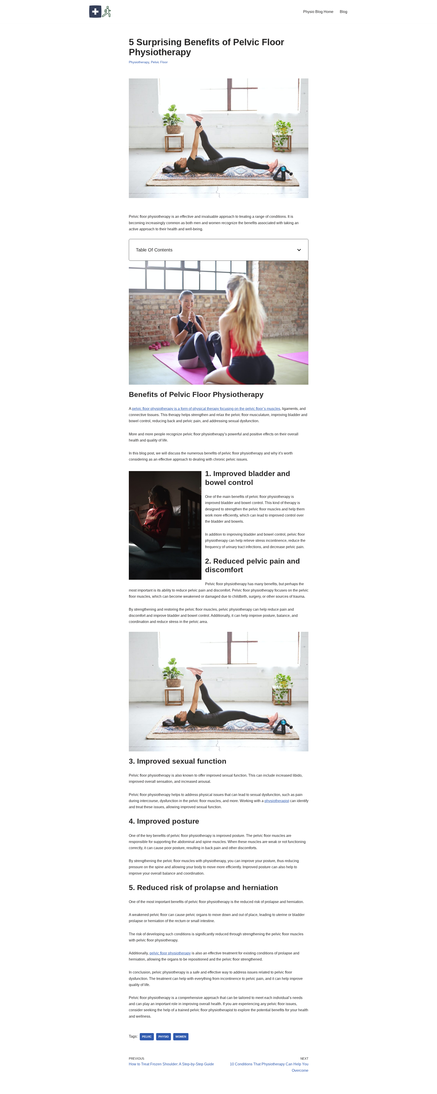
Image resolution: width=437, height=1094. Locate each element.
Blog (343, 12)
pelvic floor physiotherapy (170, 953)
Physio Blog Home (318, 12)
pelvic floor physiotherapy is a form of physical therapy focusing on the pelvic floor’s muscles (206, 409)
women (180, 1036)
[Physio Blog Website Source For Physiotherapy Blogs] (100, 11)
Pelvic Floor (159, 62)
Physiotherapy (139, 62)
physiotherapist (276, 801)
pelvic (147, 1036)
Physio (163, 1036)
